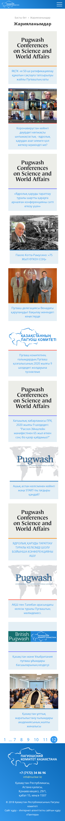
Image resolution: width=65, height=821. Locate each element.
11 (45, 739)
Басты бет (21, 17)
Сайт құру (10, 810)
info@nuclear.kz (32, 777)
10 (36, 739)
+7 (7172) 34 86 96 (32, 773)
